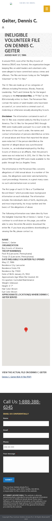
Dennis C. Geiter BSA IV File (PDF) (16, 377)
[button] (26, 329)
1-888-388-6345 (21, 404)
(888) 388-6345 (26, 9)
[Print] (4, 27)
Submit (8, 479)
